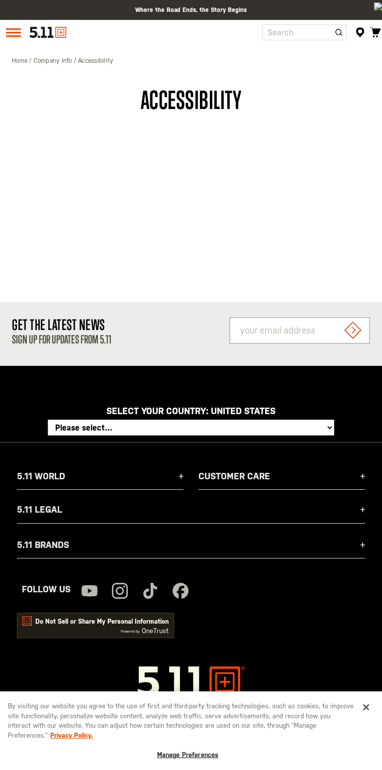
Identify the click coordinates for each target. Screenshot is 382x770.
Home (20, 60)
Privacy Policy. (71, 735)
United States (243, 411)
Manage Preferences (187, 755)
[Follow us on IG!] (119, 592)
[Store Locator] (360, 32)
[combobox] (304, 32)
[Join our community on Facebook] (180, 592)
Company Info (54, 60)
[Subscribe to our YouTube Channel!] (89, 592)
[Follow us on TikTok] (150, 592)
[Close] (366, 707)
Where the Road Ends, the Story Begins (191, 9)
